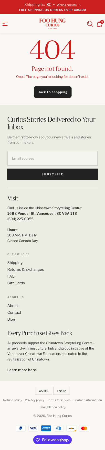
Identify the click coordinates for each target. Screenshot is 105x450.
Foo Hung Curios (59, 416)
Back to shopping (53, 92)
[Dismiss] (80, 5)
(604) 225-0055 (20, 219)
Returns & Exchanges (25, 269)
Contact (14, 312)
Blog (11, 319)
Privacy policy (34, 400)
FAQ (10, 276)
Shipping (15, 263)
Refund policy (12, 400)
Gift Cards (16, 283)
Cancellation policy (53, 407)
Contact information (88, 400)
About (12, 306)
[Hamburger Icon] (5, 24)
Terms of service (59, 400)
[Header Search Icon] (90, 24)
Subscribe (52, 174)
